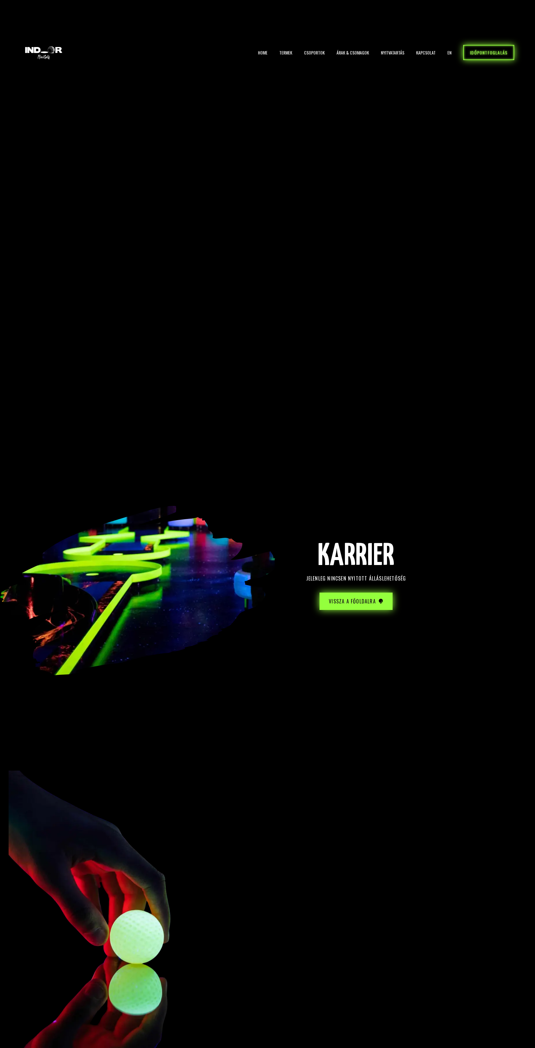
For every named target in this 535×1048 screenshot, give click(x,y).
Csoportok (314, 52)
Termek (285, 52)
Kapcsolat (426, 52)
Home (263, 52)
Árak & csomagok (353, 52)
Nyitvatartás (392, 52)
